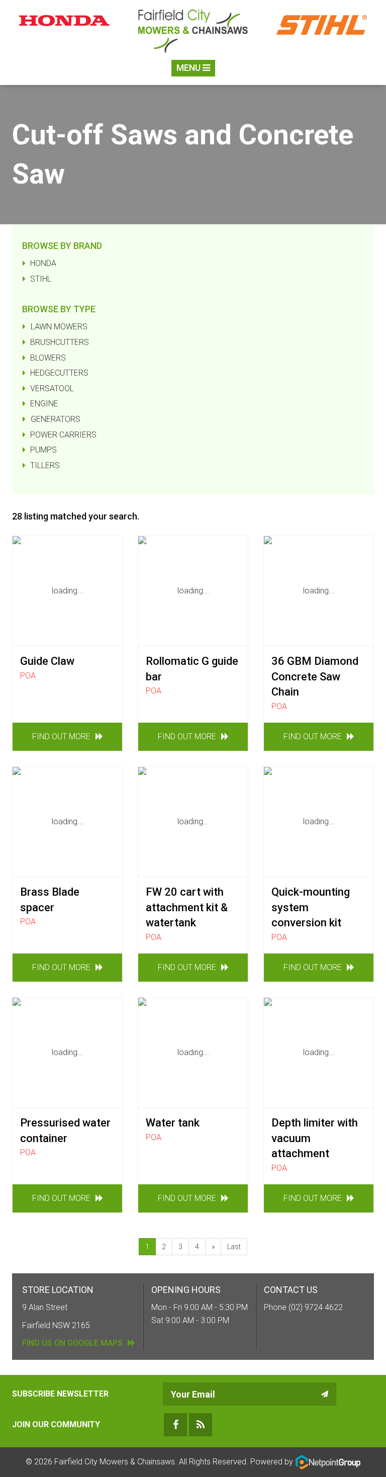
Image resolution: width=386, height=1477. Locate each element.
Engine (44, 403)
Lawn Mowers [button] (59, 326)
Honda (43, 263)
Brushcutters (59, 342)
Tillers (45, 465)
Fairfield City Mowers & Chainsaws (114, 1461)
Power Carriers (63, 435)
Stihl (40, 279)
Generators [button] (55, 419)
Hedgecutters (59, 373)
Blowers (48, 358)
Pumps (43, 450)
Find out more (61, 736)
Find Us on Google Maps (72, 1343)
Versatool (52, 388)
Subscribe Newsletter (60, 1394)
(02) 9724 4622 (315, 1307)
